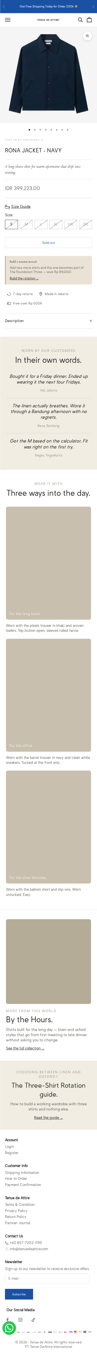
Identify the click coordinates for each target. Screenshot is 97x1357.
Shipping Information (22, 1173)
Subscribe (19, 1294)
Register (11, 1153)
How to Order (16, 1179)
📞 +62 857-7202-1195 (23, 1243)
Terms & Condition (20, 1205)
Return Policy (15, 1217)
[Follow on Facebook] (7, 1319)
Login (9, 1147)
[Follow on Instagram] (20, 1319)
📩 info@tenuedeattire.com (26, 1249)
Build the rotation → (24, 278)
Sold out (48, 243)
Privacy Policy (16, 1211)
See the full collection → (25, 1048)
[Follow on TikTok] (33, 1319)
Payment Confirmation (23, 1185)
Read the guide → (48, 1118)
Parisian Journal (17, 1223)
